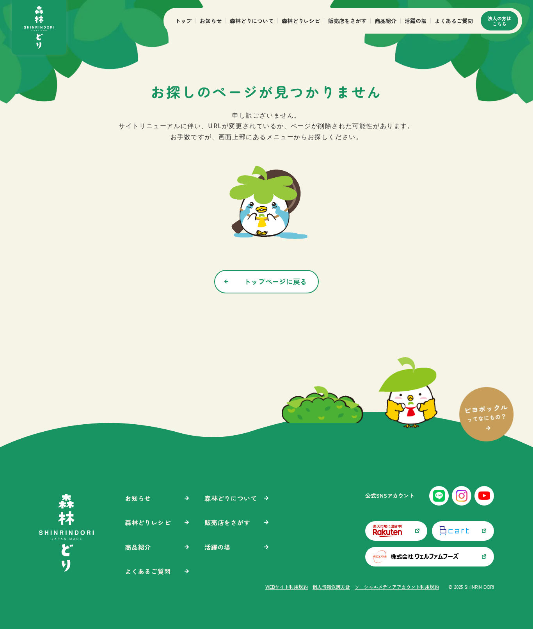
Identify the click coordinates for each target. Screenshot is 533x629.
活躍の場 (415, 21)
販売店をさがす (347, 21)
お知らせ (211, 21)
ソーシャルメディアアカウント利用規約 (397, 587)
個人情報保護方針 (331, 587)
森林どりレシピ (301, 21)
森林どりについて (252, 21)
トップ (183, 21)
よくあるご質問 (454, 21)
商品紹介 (385, 21)
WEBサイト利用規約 (286, 587)
